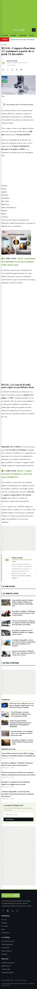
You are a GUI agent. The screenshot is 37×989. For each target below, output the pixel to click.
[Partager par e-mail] (21, 70)
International (5, 933)
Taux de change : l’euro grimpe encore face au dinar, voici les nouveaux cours (22, 733)
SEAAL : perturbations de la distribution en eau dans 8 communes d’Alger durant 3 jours (18, 261)
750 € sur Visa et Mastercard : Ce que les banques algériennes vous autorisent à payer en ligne (21, 705)
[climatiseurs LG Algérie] (18, 242)
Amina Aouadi (12, 61)
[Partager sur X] (12, 70)
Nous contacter (6, 951)
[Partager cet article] (3, 70)
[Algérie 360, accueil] (18, 29)
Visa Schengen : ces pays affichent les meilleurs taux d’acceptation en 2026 (21, 714)
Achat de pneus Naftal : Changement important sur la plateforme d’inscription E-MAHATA (20, 723)
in (17, 911)
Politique (4, 923)
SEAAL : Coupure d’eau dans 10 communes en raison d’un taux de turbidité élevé (16, 473)
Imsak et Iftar (5, 969)
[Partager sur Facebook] (8, 70)
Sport (31, 35)
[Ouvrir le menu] (34, 30)
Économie (23, 35)
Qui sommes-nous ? (8, 941)
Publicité (4, 954)
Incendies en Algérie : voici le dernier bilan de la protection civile (22, 742)
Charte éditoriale (7, 944)
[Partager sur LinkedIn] (17, 70)
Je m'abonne (9, 819)
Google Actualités (7, 972)
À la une (4, 35)
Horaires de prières (7, 963)
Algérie (13, 35)
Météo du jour (6, 966)
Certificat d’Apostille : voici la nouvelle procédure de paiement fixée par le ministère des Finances (17, 794)
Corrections (5, 948)
